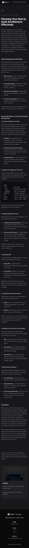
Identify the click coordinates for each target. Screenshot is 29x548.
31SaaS (19, 544)
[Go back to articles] (2, 10)
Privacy (14, 532)
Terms (14, 530)
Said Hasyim (18, 514)
